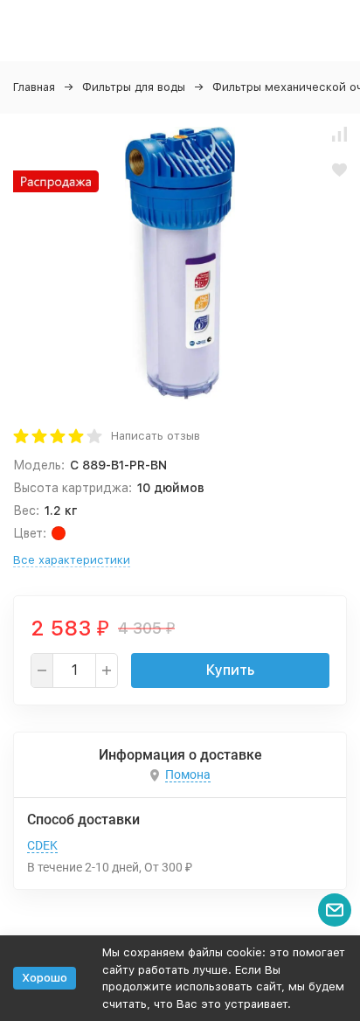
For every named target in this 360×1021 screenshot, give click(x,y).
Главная (34, 87)
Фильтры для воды (133, 87)
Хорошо (44, 977)
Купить (230, 670)
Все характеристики (71, 559)
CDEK (42, 845)
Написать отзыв (155, 435)
